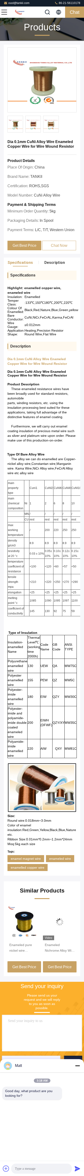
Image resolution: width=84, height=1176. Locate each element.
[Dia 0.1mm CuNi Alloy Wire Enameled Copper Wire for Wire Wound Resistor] (42, 80)
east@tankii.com (18, 3)
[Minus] (77, 1065)
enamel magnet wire (26, 858)
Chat (75, 12)
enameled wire (60, 858)
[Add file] (6, 1168)
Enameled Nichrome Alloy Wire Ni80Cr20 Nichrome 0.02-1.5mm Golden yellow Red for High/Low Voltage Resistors (59, 948)
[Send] (77, 1168)
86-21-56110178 (69, 3)
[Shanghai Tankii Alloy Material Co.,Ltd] (19, 12)
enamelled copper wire (27, 867)
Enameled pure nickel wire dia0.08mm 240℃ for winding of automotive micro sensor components (23, 948)
